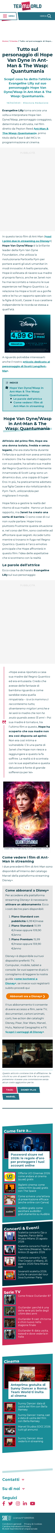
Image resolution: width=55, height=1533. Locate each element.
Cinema (14, 41)
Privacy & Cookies (33, 1524)
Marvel (11, 1096)
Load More (27, 1116)
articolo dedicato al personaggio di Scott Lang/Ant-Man (26, 366)
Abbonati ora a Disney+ (26, 996)
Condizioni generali (11, 1524)
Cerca (43, 16)
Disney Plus (28, 1089)
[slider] (24, 1065)
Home (5, 41)
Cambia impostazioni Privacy (16, 1526)
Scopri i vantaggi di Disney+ (24, 1031)
